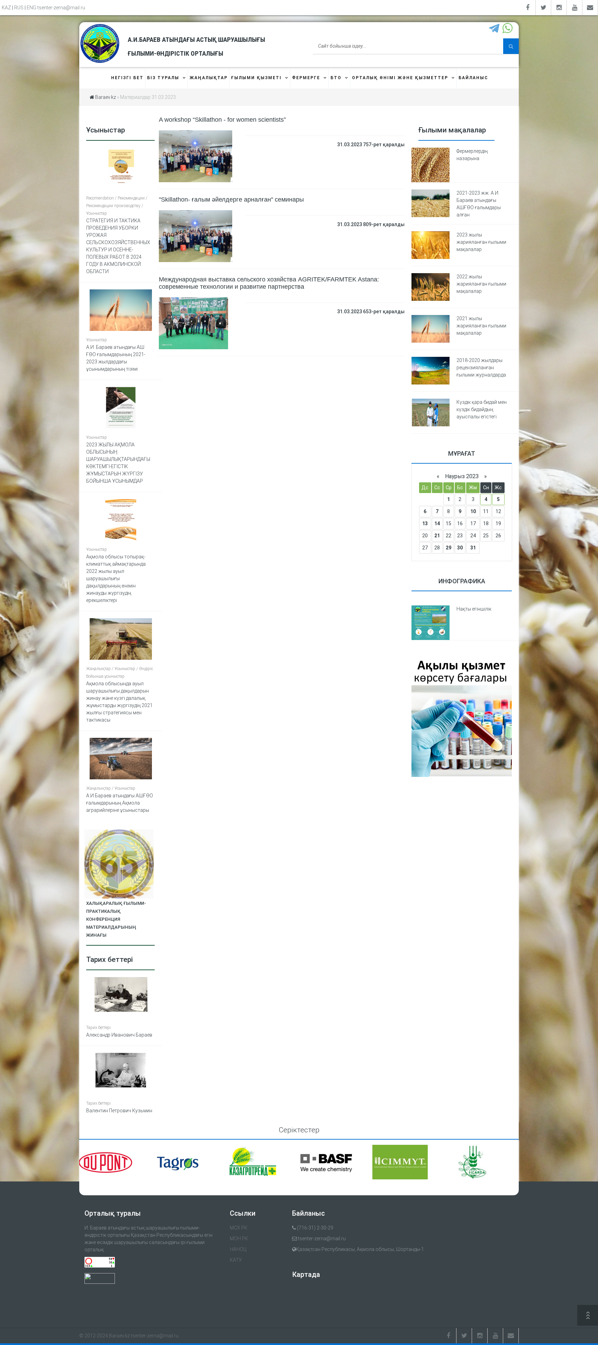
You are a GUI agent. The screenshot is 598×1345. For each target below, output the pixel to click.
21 (437, 535)
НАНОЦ (238, 1249)
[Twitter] (543, 7)
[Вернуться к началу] (587, 1316)
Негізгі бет (127, 77)
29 (448, 547)
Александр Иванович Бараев (119, 1035)
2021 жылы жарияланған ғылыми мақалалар (481, 326)
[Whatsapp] (508, 28)
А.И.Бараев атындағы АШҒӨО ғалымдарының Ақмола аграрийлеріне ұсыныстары (119, 803)
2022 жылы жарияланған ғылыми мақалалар (481, 284)
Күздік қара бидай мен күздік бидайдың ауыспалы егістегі (481, 409)
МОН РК (239, 1238)
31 (473, 547)
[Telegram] (495, 28)
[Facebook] (528, 7)
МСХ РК (238, 1228)
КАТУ (236, 1260)
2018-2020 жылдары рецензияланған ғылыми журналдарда (481, 368)
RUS (19, 7)
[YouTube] (574, 7)
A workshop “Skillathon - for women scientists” (222, 119)
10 (473, 511)
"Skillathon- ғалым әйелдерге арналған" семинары (231, 199)
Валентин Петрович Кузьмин (119, 1110)
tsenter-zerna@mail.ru (61, 7)
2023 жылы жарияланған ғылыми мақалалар (481, 242)
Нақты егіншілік (473, 609)
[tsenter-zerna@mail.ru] (590, 7)
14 (437, 523)
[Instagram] (559, 7)
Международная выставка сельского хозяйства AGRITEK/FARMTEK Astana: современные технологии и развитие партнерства (269, 283)
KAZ (6, 7)
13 (425, 523)
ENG (31, 7)
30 (460, 547)
